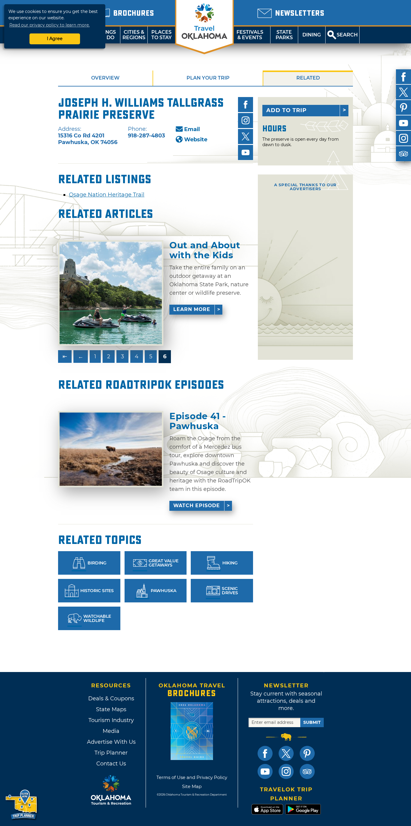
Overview (105, 78)
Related (308, 78)
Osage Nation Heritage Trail (106, 194)
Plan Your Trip (208, 78)
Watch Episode (196, 505)
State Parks (284, 34)
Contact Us (111, 763)
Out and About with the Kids (204, 250)
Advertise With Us (111, 742)
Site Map (192, 786)
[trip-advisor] (403, 153)
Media (111, 731)
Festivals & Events (249, 34)
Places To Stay (161, 34)
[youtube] (403, 122)
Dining (311, 35)
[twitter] (403, 92)
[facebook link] (265, 753)
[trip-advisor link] (307, 771)
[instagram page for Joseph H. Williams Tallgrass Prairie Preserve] (245, 120)
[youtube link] (265, 771)
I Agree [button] (55, 38)
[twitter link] (286, 753)
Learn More (191, 309)
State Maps (111, 709)
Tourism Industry (111, 720)
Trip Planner (111, 752)
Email (192, 129)
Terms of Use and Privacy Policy (191, 777)
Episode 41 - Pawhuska (197, 421)
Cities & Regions (133, 34)
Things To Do (106, 34)
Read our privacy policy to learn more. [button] (49, 25)
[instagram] (403, 138)
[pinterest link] (307, 753)
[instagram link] (286, 771)
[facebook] (403, 76)
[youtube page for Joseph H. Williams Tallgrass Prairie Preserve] (245, 152)
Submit (312, 722)
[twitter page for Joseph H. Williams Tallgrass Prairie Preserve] (245, 136)
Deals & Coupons (111, 698)
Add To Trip (286, 110)
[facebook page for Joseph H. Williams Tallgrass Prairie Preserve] (245, 104)
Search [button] (347, 35)
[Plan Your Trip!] (22, 804)
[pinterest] (403, 107)
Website (195, 139)
